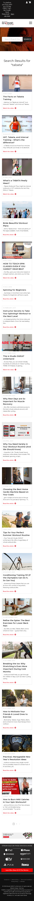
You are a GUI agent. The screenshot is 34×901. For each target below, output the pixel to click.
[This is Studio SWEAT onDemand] (17, 342)
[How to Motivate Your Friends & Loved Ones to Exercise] (17, 698)
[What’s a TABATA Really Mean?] (17, 167)
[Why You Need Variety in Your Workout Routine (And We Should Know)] (17, 430)
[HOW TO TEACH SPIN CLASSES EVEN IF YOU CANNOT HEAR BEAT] (17, 250)
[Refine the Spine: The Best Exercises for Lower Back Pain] (17, 607)
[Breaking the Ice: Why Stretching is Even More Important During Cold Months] (17, 650)
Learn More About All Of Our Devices (17, 870)
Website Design (14, 888)
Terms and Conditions (26, 879)
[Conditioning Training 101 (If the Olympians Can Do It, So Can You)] (17, 561)
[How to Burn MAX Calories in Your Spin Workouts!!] (17, 786)
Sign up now (9, 15)
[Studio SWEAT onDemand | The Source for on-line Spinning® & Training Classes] (8, 23)
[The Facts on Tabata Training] (17, 83)
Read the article (8, 235)
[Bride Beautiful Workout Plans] (17, 209)
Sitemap (22, 881)
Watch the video (8, 108)
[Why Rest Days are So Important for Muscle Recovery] (17, 385)
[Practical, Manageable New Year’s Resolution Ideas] (17, 743)
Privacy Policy (14, 881)
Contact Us (7, 879)
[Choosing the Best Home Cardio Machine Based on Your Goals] (17, 476)
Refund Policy (15, 879)
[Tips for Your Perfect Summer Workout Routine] (17, 519)
